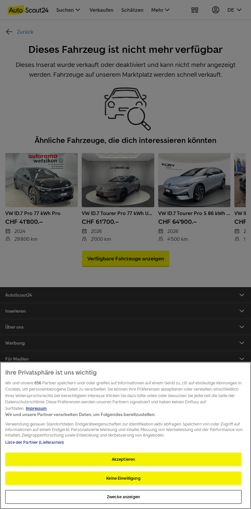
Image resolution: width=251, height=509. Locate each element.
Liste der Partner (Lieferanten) (34, 442)
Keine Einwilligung (123, 478)
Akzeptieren (123, 459)
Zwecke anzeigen (123, 497)
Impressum (36, 408)
